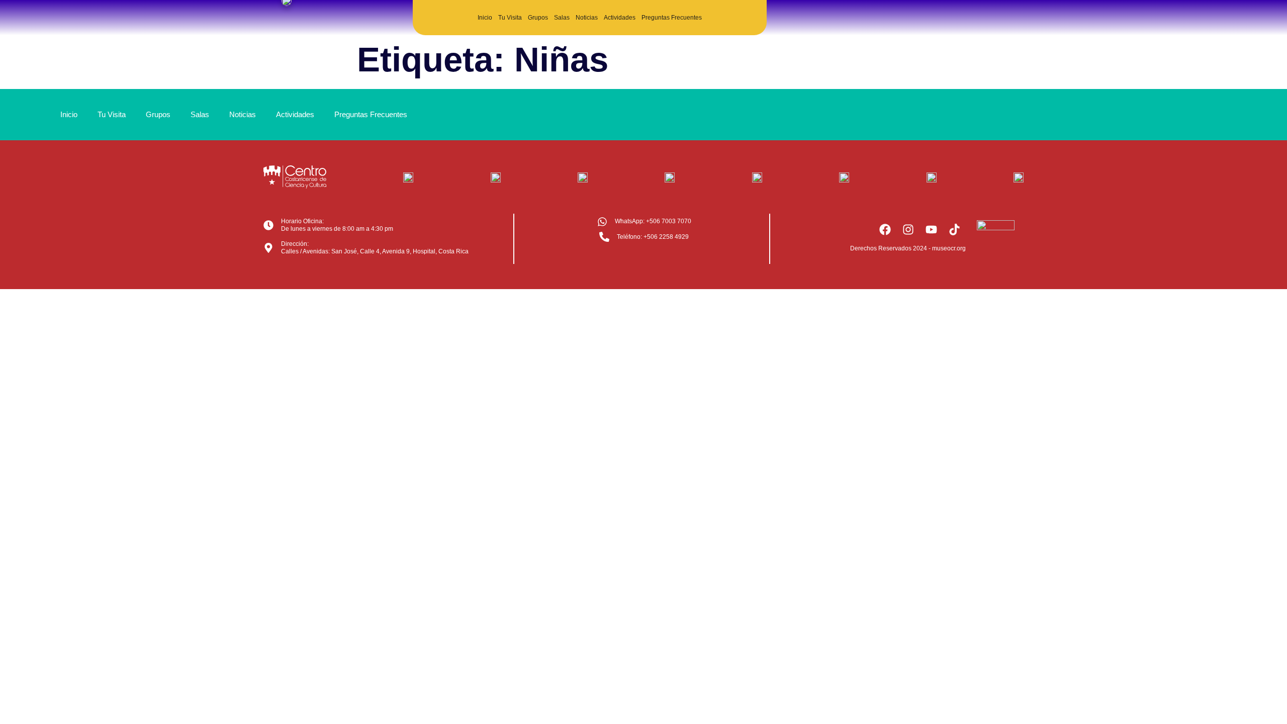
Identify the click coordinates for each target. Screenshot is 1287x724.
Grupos (538, 17)
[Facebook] (884, 229)
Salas (562, 17)
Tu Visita (510, 17)
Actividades (619, 17)
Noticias (587, 17)
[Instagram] (908, 229)
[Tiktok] (954, 229)
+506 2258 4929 (653, 236)
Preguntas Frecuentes (671, 17)
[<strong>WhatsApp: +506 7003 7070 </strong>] (602, 222)
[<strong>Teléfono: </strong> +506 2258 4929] (604, 237)
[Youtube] (931, 229)
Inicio (485, 17)
